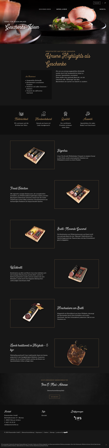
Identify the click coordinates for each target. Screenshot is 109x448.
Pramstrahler (97, 3)
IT (105, 3)
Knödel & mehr (61, 9)
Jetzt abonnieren (54, 396)
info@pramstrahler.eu (11, 424)
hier (47, 446)
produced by (59, 432)
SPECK (74, 9)
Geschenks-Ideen (45, 9)
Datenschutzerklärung (55, 391)
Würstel (103, 9)
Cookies (46, 432)
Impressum (39, 432)
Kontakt (44, 415)
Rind (92, 9)
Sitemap (52, 432)
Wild (83, 9)
